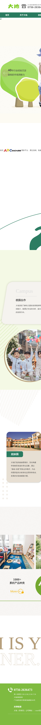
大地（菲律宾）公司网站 (24, 711)
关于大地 (23, 15)
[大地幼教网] (14, 6)
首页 (7, 15)
